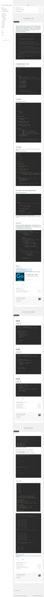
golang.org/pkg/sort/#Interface (21, 31)
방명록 (3, 32)
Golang (3, 21)
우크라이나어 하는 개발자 (6, 5)
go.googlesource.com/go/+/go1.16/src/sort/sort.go (24, 228)
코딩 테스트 (3, 16)
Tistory (37, 595)
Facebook (21, 595)
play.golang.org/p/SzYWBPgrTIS (21, 101)
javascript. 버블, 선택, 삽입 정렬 (19, 9)
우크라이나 (3, 26)
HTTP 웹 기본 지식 (4, 15)
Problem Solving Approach (19, 564)
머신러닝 (3, 25)
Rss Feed (15, 595)
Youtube (23, 595)
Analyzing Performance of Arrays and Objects (22, 567)
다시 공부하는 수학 (4, 10)
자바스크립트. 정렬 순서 (18, 11)
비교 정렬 (24, 26)
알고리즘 (4, 17)
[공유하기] (19, 284)
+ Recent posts (16, 590)
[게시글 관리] (20, 284)
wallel (41, 595)
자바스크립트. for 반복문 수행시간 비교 (21, 566)
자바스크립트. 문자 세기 (19, 565)
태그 (2, 31)
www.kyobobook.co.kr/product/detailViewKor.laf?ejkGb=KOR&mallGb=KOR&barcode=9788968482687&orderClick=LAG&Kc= (28, 271)
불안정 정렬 (29, 26)
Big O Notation (18, 568)
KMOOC (3, 27)
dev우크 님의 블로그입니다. (20, 299)
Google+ (26, 595)
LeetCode (4, 20)
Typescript (3, 22)
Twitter (18, 595)
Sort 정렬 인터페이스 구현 (28, 18)
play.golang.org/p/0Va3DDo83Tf (21, 192)
